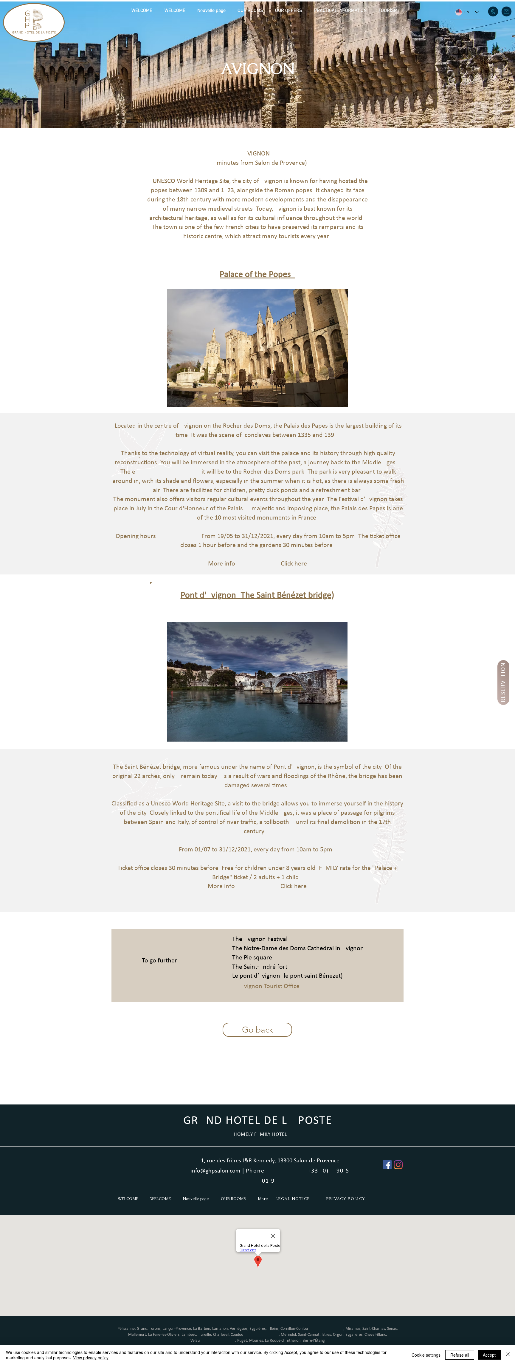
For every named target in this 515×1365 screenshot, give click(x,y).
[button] (250, 11)
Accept (489, 1355)
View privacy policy (90, 1358)
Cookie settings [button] (426, 1355)
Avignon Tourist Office (270, 986)
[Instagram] (398, 1164)
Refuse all (459, 1355)
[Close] (507, 1354)
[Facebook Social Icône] (387, 1164)
